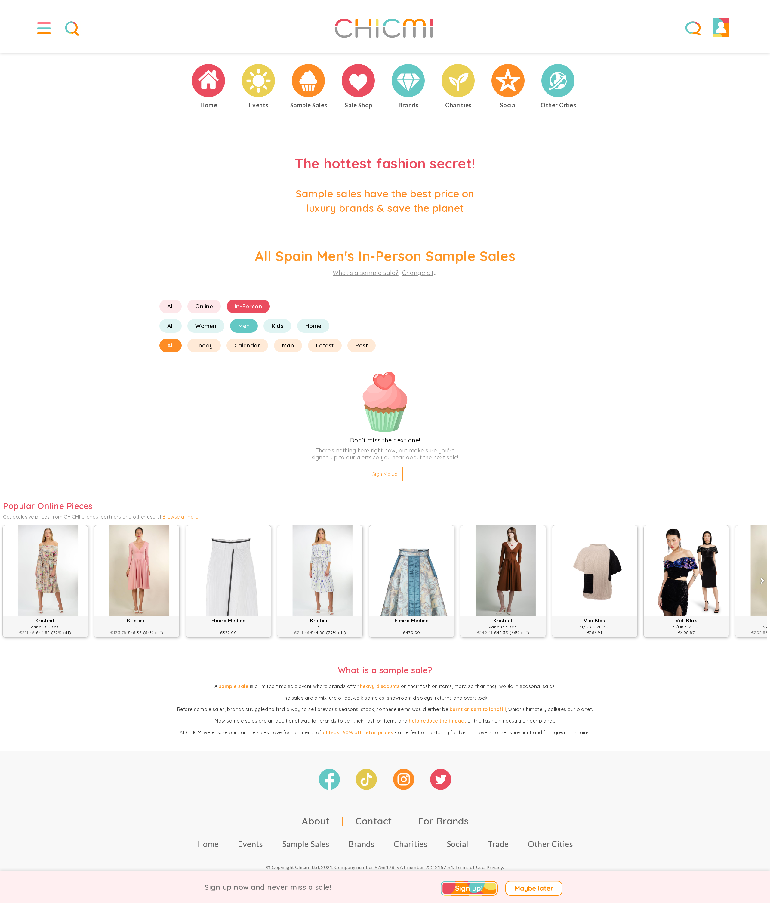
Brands (361, 844)
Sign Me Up (385, 474)
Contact (374, 821)
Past (361, 345)
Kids (277, 325)
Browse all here (180, 517)
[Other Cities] (558, 80)
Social (458, 844)
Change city (419, 272)
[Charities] (458, 80)
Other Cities (550, 844)
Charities (411, 844)
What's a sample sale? (366, 272)
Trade (498, 844)
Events (250, 844)
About (316, 821)
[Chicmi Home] (209, 80)
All (170, 306)
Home (313, 325)
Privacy (494, 867)
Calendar (247, 345)
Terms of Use (469, 867)
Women (206, 325)
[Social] (508, 80)
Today (204, 345)
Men (244, 325)
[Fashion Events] (259, 80)
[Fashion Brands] (408, 80)
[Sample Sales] (309, 80)
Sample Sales (306, 844)
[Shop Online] (358, 80)
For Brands (443, 821)
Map (288, 345)
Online (204, 306)
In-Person (248, 306)
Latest (325, 345)
